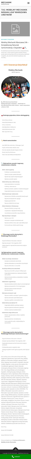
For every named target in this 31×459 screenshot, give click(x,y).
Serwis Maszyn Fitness (11, 412)
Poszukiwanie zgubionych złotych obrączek (12, 366)
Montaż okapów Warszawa (8, 408)
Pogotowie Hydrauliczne (7, 358)
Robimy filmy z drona (22, 376)
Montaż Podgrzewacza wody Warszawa (17, 421)
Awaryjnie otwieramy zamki (8, 377)
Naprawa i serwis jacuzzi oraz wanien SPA (16, 364)
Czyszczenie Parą (18, 358)
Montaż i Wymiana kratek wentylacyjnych (18, 414)
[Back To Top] (15, 449)
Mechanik (6, 2)
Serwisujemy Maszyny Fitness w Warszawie (12, 368)
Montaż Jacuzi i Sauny (12, 398)
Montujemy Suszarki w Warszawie (10, 419)
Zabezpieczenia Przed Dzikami (19, 406)
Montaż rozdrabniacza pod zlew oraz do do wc (13, 423)
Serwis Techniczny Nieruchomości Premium (12, 416)
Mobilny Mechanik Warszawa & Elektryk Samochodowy (15, 383)
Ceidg (13, 440)
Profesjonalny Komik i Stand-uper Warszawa (12, 417)
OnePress (20, 453)
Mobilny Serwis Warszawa (8, 442)
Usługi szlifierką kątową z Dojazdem (14, 394)
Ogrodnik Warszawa (18, 396)
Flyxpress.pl (19, 377)
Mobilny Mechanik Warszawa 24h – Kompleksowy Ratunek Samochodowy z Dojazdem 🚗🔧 (15, 45)
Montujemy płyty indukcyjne (14, 372)
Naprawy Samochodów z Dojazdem (14, 362)
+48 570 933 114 (15, 72)
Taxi (5, 370)
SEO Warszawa (7, 379)
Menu (28, 3)
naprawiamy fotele (17, 374)
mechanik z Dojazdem (7, 39)
